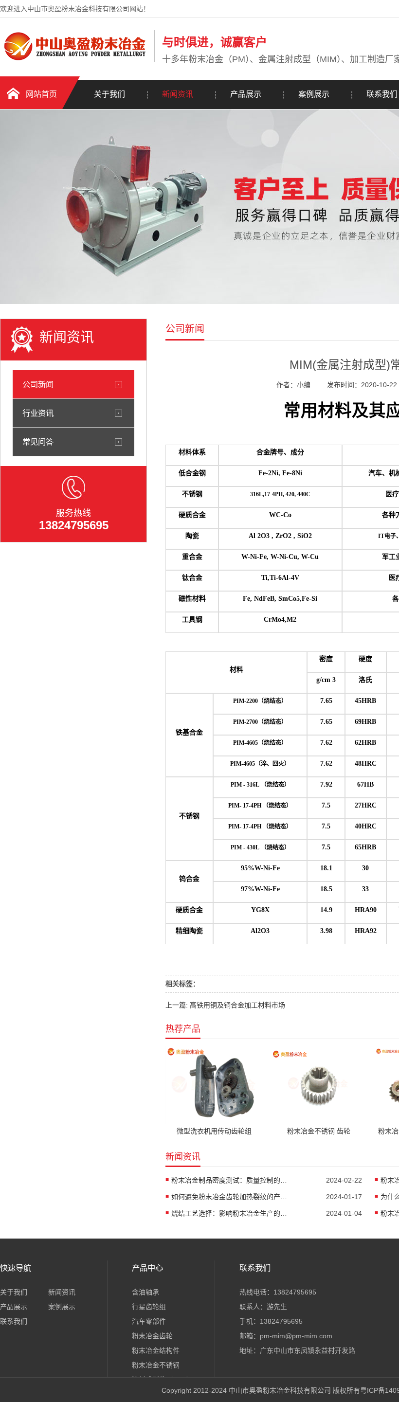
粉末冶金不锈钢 (156, 1365)
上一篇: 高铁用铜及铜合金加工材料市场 (225, 1005)
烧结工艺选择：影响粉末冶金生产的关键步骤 (229, 1213)
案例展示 (313, 94)
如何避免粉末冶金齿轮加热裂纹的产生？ (229, 1197)
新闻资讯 (177, 94)
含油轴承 (145, 1292)
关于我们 (109, 94)
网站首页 (41, 94)
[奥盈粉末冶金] (74, 60)
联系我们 (13, 1321)
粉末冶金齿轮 (152, 1336)
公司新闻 (38, 384)
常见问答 (38, 441)
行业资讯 (38, 413)
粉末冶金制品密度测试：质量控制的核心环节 (229, 1180)
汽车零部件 (149, 1321)
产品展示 (245, 94)
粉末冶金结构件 (156, 1350)
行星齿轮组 (149, 1307)
